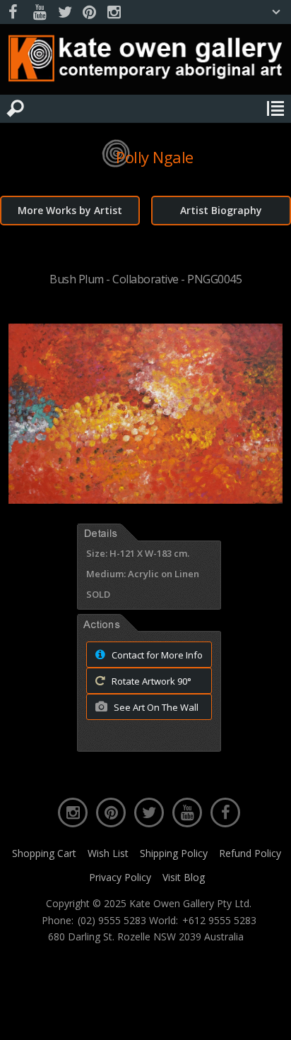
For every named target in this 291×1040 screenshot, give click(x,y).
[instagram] (114, 12)
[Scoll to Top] (268, 1017)
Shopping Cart (44, 853)
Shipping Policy (174, 853)
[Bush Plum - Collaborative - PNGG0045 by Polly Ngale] (145, 499)
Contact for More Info (156, 655)
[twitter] (64, 12)
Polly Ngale (155, 156)
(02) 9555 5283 (112, 920)
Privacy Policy (120, 877)
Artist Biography (221, 210)
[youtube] (40, 12)
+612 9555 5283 (219, 920)
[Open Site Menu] (275, 109)
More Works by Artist (70, 210)
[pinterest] (89, 12)
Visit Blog (183, 877)
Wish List (108, 853)
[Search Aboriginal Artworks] (15, 109)
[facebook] (15, 12)
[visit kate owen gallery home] (145, 61)
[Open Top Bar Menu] (276, 12)
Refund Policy (250, 853)
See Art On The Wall (155, 707)
